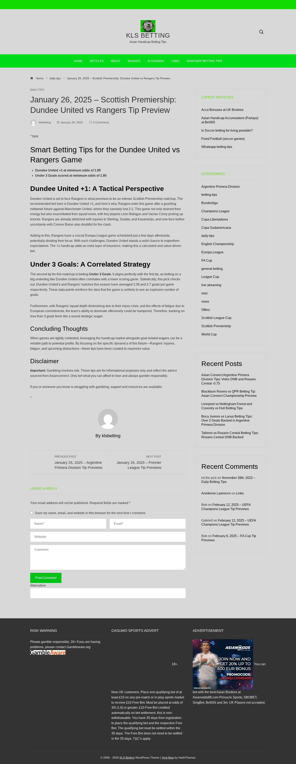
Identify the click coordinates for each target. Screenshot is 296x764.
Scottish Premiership (216, 326)
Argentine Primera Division (220, 186)
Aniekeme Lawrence (216, 493)
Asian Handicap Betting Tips (148, 41)
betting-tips (209, 194)
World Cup (209, 334)
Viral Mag (168, 757)
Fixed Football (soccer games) (223, 138)
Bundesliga (209, 203)
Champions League (215, 211)
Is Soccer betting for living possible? (227, 130)
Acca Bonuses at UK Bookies (222, 109)
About (115, 61)
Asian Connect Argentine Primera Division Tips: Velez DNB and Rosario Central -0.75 (228, 379)
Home (78, 61)
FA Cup (206, 260)
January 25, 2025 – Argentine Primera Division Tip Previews (78, 462)
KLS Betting (148, 35)
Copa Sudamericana (216, 227)
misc (204, 293)
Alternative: (38, 585)
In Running (155, 61)
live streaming (211, 285)
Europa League (212, 252)
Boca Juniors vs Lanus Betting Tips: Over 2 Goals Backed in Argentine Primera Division (226, 421)
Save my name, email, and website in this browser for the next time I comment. (90, 513)
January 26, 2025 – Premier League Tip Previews (139, 462)
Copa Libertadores (214, 219)
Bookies (134, 61)
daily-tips (37, 90)
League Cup (210, 276)
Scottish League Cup (216, 318)
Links (175, 61)
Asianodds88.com (205, 697)
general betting (212, 268)
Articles (96, 61)
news (205, 301)
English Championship (217, 244)
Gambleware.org (78, 647)
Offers (205, 309)
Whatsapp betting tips (204, 61)
